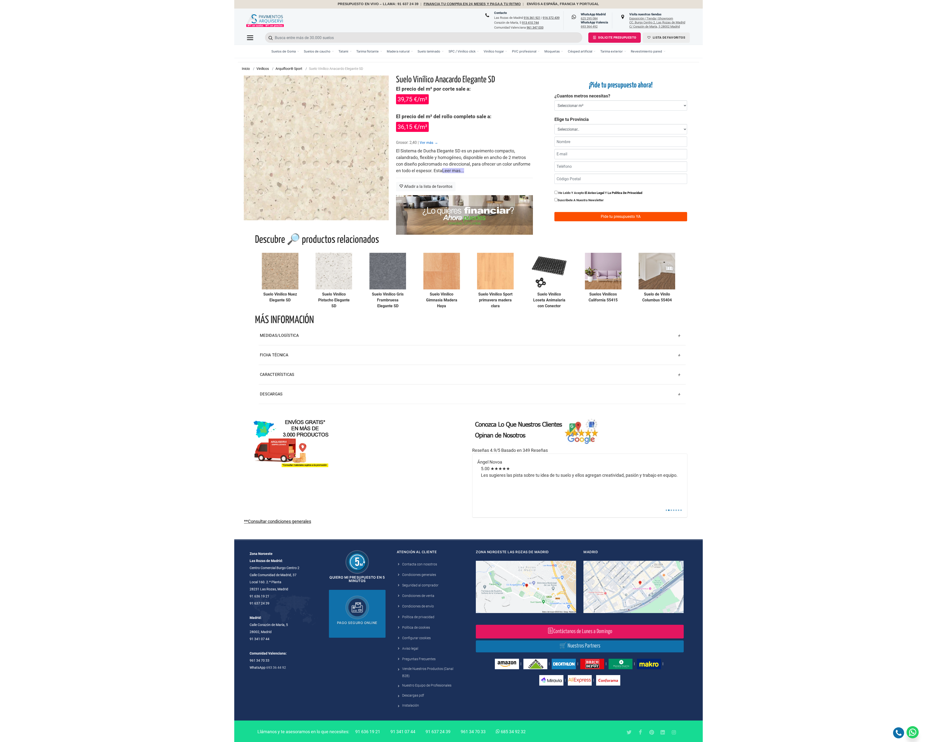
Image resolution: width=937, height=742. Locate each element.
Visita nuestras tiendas (657, 20)
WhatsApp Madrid (593, 16)
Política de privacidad (418, 617)
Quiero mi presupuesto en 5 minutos (357, 579)
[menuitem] (285, 51)
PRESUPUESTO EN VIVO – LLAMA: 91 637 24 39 (378, 4)
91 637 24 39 (438, 731)
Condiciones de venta (418, 596)
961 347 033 (535, 27)
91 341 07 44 (402, 731)
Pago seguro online (357, 623)
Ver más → (429, 142)
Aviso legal (410, 648)
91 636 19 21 (367, 731)
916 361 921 (532, 18)
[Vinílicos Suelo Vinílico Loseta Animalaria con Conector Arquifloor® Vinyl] (549, 271)
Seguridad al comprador (420, 585)
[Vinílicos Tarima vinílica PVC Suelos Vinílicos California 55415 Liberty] (603, 271)
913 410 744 (530, 22)
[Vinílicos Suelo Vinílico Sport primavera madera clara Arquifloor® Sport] (495, 271)
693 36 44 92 (276, 667)
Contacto (500, 13)
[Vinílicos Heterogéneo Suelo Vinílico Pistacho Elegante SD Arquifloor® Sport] (334, 271)
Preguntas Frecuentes (419, 659)
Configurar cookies (416, 638)
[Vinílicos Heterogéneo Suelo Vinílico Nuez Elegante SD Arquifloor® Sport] (280, 271)
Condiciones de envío (418, 606)
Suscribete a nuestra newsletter (581, 200)
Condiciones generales (419, 575)
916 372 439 (551, 18)
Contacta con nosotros (419, 564)
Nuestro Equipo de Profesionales (426, 685)
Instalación (410, 705)
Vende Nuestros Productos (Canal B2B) (427, 672)
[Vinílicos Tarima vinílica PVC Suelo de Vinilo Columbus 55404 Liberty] (657, 271)
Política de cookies (416, 627)
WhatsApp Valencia (594, 24)
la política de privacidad (625, 193)
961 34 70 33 (473, 731)
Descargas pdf (413, 695)
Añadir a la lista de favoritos (427, 186)
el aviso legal (594, 193)
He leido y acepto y (600, 193)
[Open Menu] (250, 37)
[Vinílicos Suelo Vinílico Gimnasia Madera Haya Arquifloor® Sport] (441, 271)
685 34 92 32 (513, 731)
